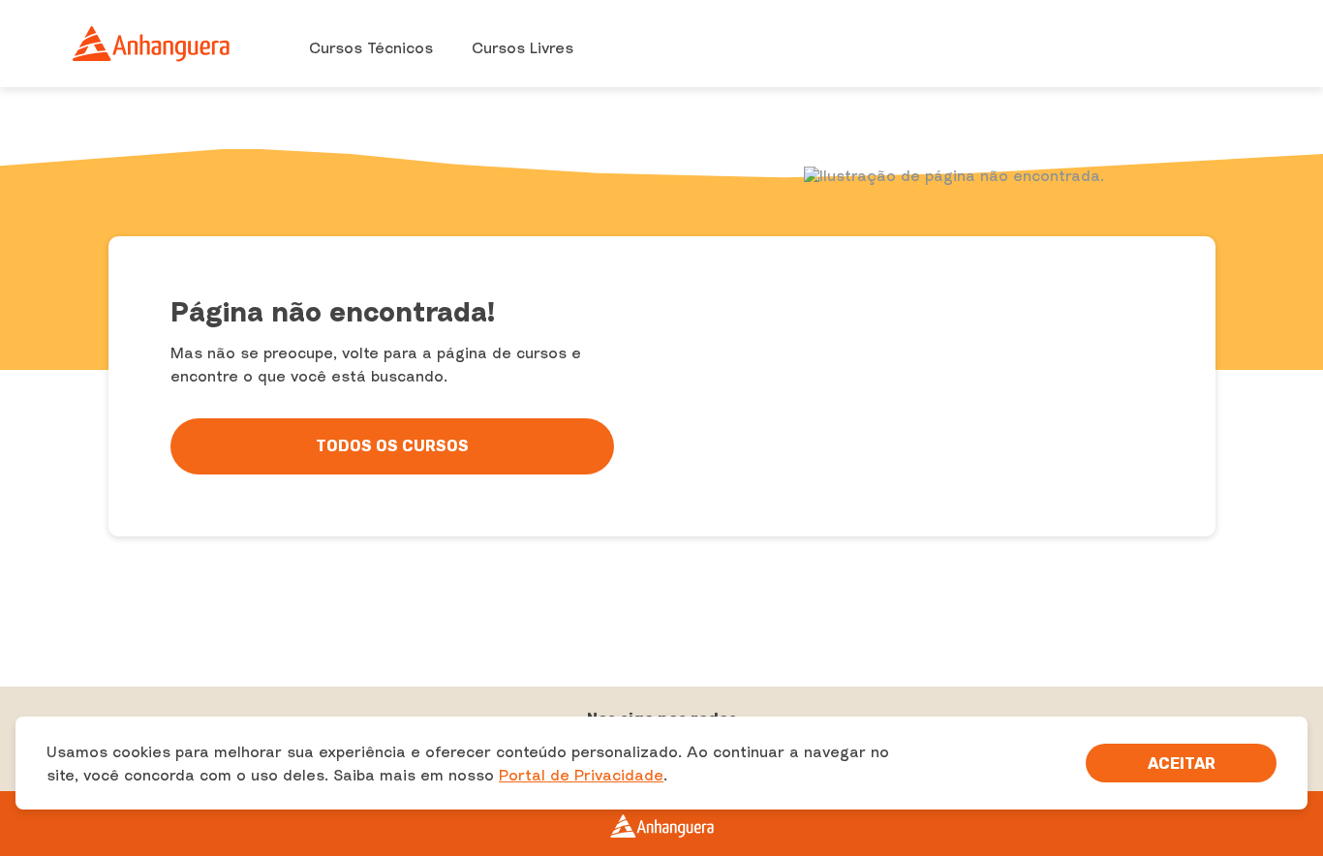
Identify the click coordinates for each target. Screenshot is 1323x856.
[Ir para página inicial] (152, 43)
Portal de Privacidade (581, 774)
